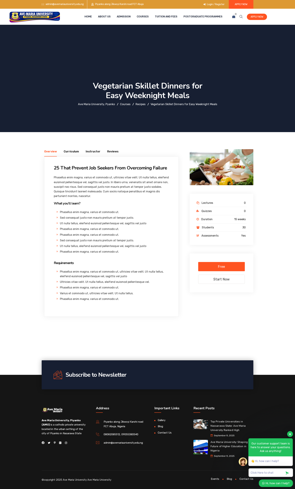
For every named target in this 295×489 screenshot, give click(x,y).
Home (88, 16)
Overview (50, 151)
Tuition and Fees (166, 16)
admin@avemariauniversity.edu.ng (65, 4)
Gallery (161, 420)
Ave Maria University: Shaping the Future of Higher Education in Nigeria (231, 446)
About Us (104, 16)
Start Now (221, 279)
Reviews (112, 151)
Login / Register (215, 4)
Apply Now (241, 4)
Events (215, 478)
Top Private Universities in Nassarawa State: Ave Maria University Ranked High (228, 426)
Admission (124, 16)
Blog (160, 426)
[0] (233, 16)
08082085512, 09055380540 (121, 434)
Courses (143, 16)
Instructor (93, 151)
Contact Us (165, 432)
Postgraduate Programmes (203, 16)
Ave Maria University (99, 479)
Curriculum (71, 151)
